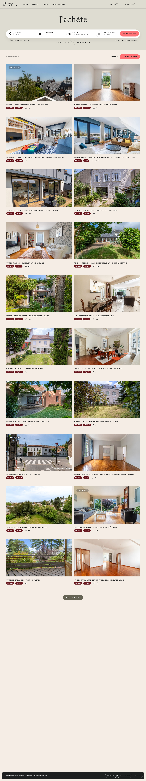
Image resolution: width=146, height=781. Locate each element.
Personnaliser (138, 775)
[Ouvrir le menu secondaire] (141, 4)
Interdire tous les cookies (125, 775)
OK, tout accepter (110, 775)
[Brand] (10, 4)
